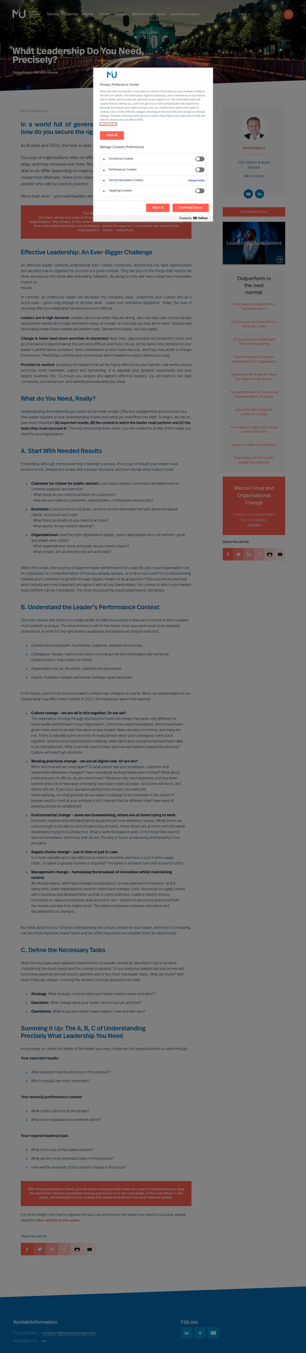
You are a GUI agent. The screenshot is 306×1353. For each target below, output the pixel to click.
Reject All (158, 208)
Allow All (111, 135)
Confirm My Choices (190, 208)
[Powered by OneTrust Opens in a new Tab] (195, 219)
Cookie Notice (108, 124)
